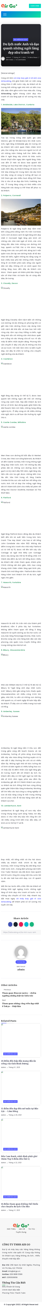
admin (8, 57)
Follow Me (21, 962)
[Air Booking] (9, 6)
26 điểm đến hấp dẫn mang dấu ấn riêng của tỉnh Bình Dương (18, 1062)
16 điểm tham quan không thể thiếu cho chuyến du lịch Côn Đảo (19, 1205)
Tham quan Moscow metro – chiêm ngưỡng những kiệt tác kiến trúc (19, 994)
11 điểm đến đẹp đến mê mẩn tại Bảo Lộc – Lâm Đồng (19, 1109)
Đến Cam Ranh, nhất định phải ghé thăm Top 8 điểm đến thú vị (19, 1157)
